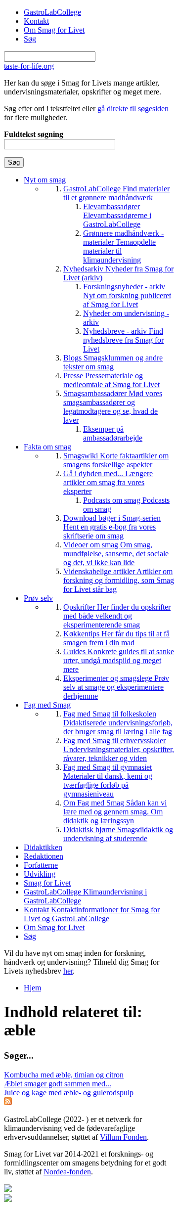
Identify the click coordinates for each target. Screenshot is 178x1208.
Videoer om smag (116, 553)
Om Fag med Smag (115, 812)
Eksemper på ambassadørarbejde (112, 433)
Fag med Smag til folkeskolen (118, 723)
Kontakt (36, 21)
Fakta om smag (47, 447)
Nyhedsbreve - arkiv (123, 340)
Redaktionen (43, 856)
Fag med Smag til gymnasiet (107, 780)
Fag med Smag (47, 705)
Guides (118, 660)
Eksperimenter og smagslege (116, 687)
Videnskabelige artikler (118, 580)
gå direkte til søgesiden (133, 108)
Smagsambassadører (112, 406)
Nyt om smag (45, 180)
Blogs (113, 362)
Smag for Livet (47, 883)
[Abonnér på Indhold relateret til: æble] (8, 1102)
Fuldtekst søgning (33, 134)
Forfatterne (41, 865)
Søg (30, 39)
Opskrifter (117, 616)
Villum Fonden (123, 1137)
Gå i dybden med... (108, 482)
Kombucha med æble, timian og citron (64, 1075)
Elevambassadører (117, 215)
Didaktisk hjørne (118, 834)
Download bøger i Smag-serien (112, 527)
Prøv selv (38, 598)
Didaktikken (43, 847)
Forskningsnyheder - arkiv (127, 295)
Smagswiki (116, 460)
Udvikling (39, 874)
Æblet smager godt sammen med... (57, 1083)
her (68, 971)
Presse (111, 380)
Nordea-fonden (67, 1171)
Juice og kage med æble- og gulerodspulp (69, 1092)
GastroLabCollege (52, 12)
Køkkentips (116, 638)
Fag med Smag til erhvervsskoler (118, 749)
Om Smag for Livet (54, 30)
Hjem (32, 988)
